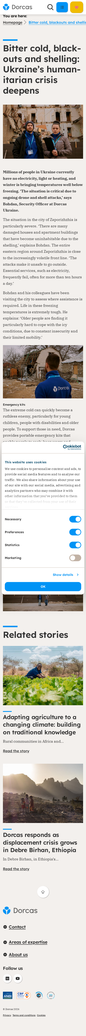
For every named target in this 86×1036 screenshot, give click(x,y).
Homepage (12, 22)
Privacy (7, 1015)
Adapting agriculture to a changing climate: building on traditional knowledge (42, 724)
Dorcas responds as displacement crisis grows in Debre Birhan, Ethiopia (40, 842)
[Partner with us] (76, 7)
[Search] (50, 7)
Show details (63, 575)
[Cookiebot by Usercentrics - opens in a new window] (63, 447)
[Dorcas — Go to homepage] (17, 7)
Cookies (41, 1015)
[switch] (75, 532)
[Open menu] (62, 7)
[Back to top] (43, 892)
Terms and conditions (24, 1015)
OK (43, 587)
